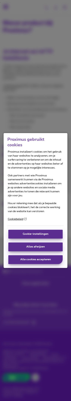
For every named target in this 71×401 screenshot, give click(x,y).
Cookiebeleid (15, 219)
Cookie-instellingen (35, 234)
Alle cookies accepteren (35, 259)
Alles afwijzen (35, 247)
